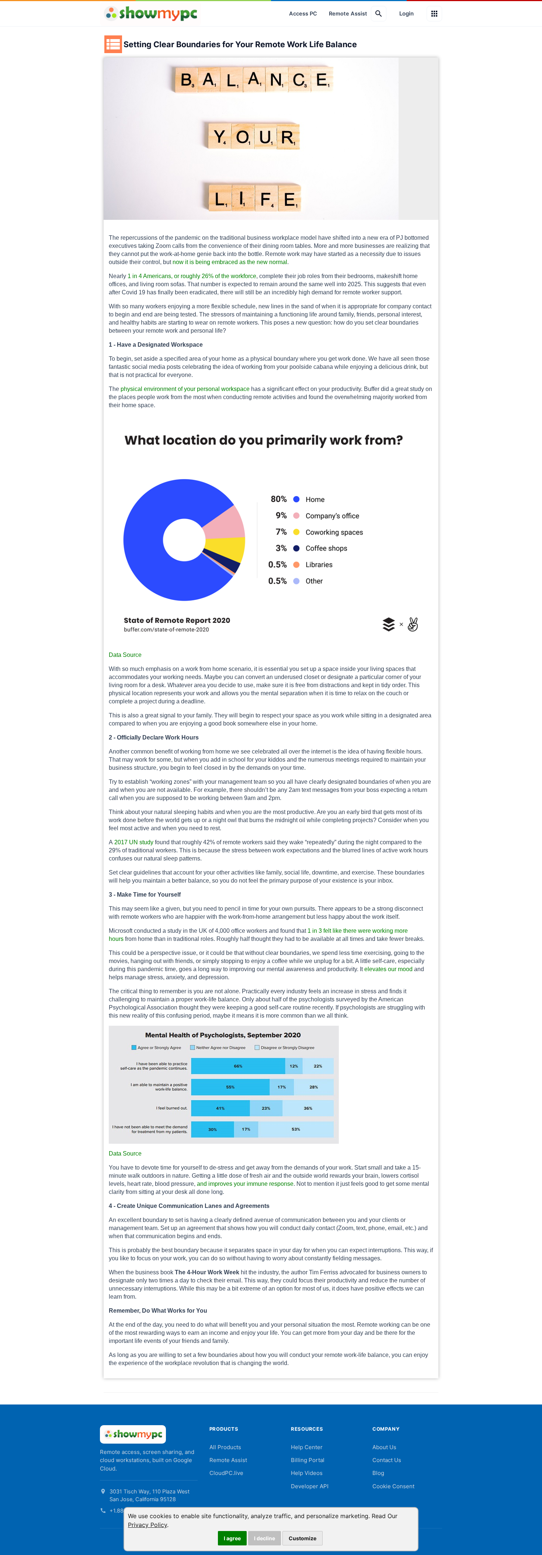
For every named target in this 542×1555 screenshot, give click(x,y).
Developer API (310, 1486)
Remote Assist (348, 13)
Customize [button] (302, 1538)
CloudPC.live (226, 1472)
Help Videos (307, 1472)
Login (406, 13)
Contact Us (386, 1460)
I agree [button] (232, 1538)
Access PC (303, 13)
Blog (378, 1472)
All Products (225, 1447)
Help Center (307, 1447)
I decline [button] (264, 1538)
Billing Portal (307, 1460)
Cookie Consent (393, 1486)
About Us (384, 1447)
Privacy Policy (147, 1524)
